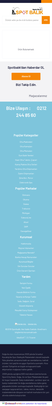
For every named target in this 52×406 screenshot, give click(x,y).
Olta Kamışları (26, 146)
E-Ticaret (31, 337)
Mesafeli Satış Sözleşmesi (26, 310)
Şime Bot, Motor (26, 178)
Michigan (26, 213)
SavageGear (26, 231)
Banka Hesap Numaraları (26, 257)
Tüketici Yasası (26, 315)
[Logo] (26, 11)
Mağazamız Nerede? (26, 252)
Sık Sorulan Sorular (26, 266)
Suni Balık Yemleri (26, 155)
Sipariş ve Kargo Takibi (26, 297)
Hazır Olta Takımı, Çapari (26, 160)
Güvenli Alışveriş (26, 306)
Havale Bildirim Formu (26, 292)
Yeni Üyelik (26, 287)
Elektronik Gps (26, 182)
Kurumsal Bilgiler (26, 261)
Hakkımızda (26, 243)
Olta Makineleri (26, 142)
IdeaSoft (21, 337)
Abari (26, 222)
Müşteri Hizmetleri (26, 248)
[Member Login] (35, 1)
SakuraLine (26, 217)
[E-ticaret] (25, 403)
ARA (46, 20)
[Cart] (46, 1)
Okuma (26, 199)
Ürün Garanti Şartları (26, 270)
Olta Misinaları (26, 151)
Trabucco (26, 208)
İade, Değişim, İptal (26, 301)
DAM (26, 226)
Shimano (26, 195)
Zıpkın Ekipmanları (26, 173)
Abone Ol (26, 76)
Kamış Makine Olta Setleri (26, 164)
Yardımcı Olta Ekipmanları (26, 169)
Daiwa (26, 204)
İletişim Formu (26, 283)
